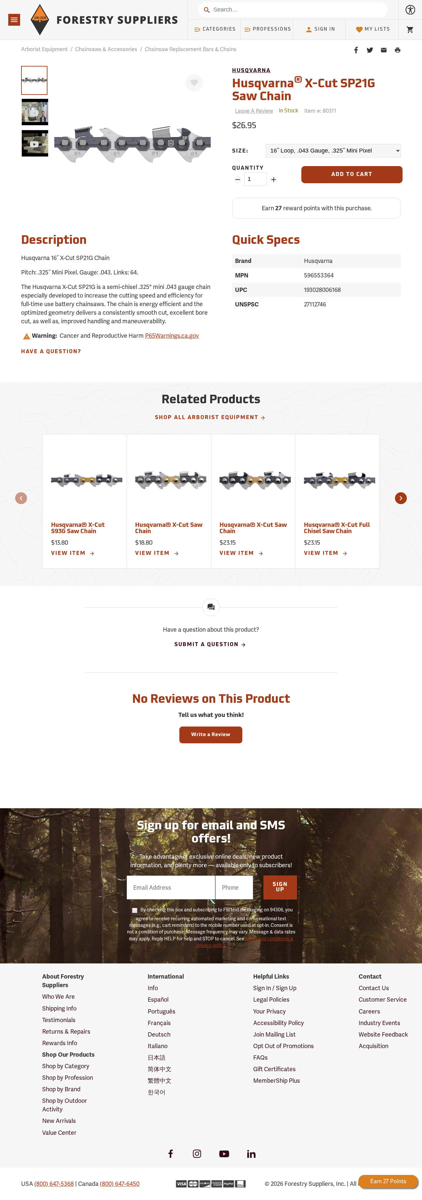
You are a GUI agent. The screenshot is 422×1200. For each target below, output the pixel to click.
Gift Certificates (274, 1069)
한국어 (157, 1092)
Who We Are (58, 996)
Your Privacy (269, 1011)
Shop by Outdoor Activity (64, 1105)
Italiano (157, 1046)
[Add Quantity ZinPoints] (273, 180)
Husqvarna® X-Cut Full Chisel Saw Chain (337, 529)
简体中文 (159, 1069)
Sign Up (280, 887)
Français (159, 1023)
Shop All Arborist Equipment (206, 417)
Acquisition (373, 1046)
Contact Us (374, 988)
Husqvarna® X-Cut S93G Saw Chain (78, 529)
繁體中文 (159, 1080)
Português (161, 1011)
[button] (21, 498)
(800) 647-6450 (119, 1183)
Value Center (59, 1132)
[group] (34, 80)
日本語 (157, 1057)
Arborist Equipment (44, 49)
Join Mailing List (274, 1034)
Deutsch (159, 1034)
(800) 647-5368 (54, 1183)
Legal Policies (271, 999)
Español (158, 999)
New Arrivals (59, 1121)
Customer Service (383, 999)
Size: (240, 151)
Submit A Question (206, 644)
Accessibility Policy (278, 1023)
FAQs (260, 1057)
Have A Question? (51, 352)
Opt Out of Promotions (283, 1046)
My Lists (377, 29)
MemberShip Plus (276, 1080)
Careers (369, 1011)
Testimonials (58, 1020)
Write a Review (210, 734)
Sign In (325, 29)
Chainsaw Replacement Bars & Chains (190, 49)
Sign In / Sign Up (274, 988)
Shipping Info (59, 1008)
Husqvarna (251, 70)
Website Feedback (383, 1034)
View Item (69, 553)
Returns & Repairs (66, 1031)
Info (153, 988)
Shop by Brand (61, 1089)
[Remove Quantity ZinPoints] (237, 180)
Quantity (248, 168)
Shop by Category (65, 1066)
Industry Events (379, 1023)
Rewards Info (59, 1043)
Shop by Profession (67, 1077)
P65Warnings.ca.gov (172, 335)
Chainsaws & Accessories (106, 49)
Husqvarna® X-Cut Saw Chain (168, 529)
